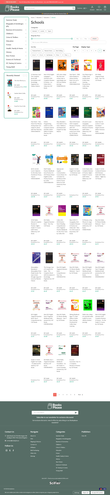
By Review (50, 55)
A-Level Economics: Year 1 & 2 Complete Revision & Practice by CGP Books (75, 363)
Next (26, 75)
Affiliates (33, 447)
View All (84, 436)
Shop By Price (35, 36)
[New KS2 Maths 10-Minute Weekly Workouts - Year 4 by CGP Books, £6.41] (75, 257)
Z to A (41, 55)
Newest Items (48, 50)
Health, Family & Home (14, 48)
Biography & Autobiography (14, 25)
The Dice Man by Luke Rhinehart (23, 80)
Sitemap (32, 456)
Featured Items (36, 50)
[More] (25, 20)
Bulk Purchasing (34, 450)
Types (49, 31)
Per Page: (76, 47)
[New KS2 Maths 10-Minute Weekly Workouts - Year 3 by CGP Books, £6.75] (100, 210)
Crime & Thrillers (12, 37)
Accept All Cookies (97, 492)
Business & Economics (14, 30)
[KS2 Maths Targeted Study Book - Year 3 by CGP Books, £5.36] (100, 65)
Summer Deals (11, 20)
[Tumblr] (10, 450)
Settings (76, 492)
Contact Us (33, 444)
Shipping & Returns (35, 441)
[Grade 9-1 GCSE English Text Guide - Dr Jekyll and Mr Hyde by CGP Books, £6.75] (36, 350)
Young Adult (10, 67)
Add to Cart (20, 90)
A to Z (34, 55)
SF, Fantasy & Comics (13, 63)
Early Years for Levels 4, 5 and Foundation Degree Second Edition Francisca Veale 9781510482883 (99, 127)
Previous (24, 75)
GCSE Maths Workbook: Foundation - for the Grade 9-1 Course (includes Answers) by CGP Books (61, 365)
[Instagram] (6, 450)
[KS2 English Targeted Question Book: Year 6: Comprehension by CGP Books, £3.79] (36, 305)
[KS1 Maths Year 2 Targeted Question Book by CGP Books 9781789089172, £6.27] (49, 350)
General (34, 31)
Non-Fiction (10, 56)
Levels (42, 31)
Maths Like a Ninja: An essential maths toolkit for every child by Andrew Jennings (87, 318)
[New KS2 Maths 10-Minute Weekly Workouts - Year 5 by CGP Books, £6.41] (62, 305)
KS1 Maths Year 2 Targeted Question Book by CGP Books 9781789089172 (49, 363)
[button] (55, 482)
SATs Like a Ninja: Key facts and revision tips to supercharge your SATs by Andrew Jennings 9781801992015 (61, 80)
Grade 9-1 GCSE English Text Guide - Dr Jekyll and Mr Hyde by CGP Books (36, 363)
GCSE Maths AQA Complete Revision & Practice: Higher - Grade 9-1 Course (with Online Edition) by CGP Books (87, 174)
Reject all (85, 492)
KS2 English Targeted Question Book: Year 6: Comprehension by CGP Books (36, 318)
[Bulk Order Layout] (104, 50)
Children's (9, 34)
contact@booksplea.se (13, 440)
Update (94, 38)
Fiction (8, 45)
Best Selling (59, 50)
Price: (59, 55)
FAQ (31, 439)
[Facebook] (13, 450)
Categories (34, 27)
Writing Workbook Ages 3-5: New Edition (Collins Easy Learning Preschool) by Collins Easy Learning (74, 320)
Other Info (33, 453)
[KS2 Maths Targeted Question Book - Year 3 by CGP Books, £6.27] (49, 210)
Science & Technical (13, 59)
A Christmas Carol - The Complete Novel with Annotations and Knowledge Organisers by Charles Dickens (36, 80)
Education (9, 41)
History (9, 52)
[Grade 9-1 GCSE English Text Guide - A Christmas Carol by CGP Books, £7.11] (75, 159)
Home (32, 17)
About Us (33, 436)
